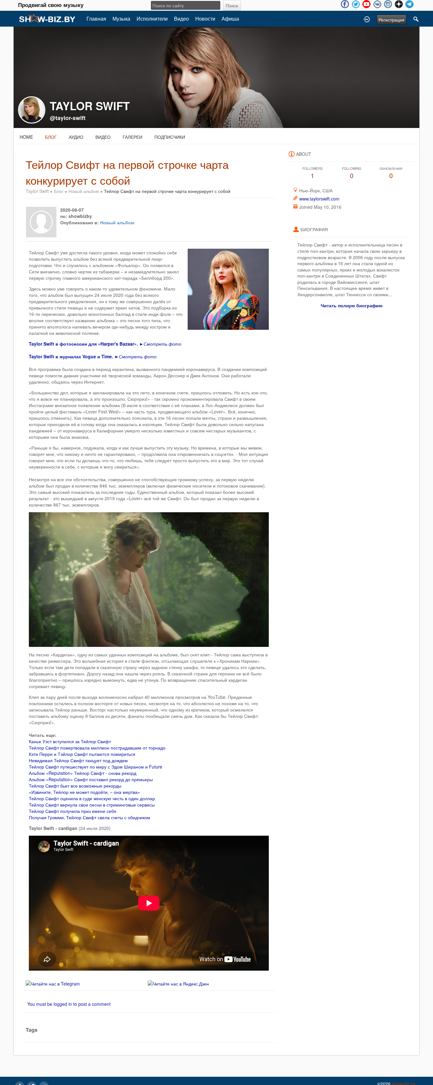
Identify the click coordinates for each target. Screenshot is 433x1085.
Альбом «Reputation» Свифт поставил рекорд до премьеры (91, 779)
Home (26, 137)
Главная (96, 18)
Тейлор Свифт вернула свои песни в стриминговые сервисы (92, 804)
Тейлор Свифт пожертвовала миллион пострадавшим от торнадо (97, 747)
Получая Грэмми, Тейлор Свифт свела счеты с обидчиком (89, 817)
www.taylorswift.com (319, 198)
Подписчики (169, 137)
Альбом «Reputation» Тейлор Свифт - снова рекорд (82, 773)
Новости (205, 18)
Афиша (230, 18)
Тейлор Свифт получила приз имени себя (72, 811)
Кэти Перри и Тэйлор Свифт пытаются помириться (82, 754)
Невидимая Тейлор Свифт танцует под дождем (78, 760)
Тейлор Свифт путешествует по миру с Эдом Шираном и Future (95, 766)
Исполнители (152, 18)
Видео (181, 18)
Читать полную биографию (352, 305)
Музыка (121, 18)
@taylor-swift (68, 118)
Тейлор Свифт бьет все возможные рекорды (75, 785)
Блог (51, 137)
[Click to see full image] (216, 76)
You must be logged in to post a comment (69, 1004)
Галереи (132, 137)
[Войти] (367, 18)
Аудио (76, 137)
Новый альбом (83, 191)
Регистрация (391, 19)
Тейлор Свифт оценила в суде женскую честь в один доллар (92, 798)
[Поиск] (416, 18)
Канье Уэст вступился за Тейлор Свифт (70, 741)
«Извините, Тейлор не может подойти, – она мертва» (84, 792)
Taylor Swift (37, 191)
